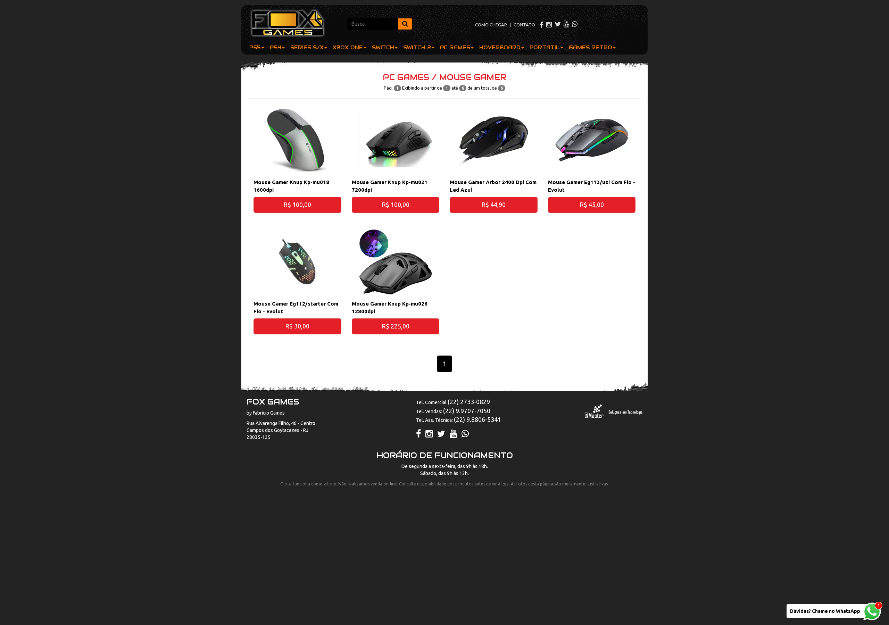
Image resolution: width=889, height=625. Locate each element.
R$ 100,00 (297, 204)
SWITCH (383, 47)
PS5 (255, 47)
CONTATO (524, 24)
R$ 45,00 (592, 204)
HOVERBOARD (500, 47)
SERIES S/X (307, 47)
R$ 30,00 (297, 326)
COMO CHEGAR (491, 24)
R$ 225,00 (395, 326)
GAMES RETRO (590, 47)
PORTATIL (545, 47)
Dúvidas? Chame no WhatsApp (825, 611)
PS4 (275, 47)
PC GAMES (455, 47)
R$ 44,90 (493, 204)
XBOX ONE (348, 47)
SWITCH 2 (417, 47)
